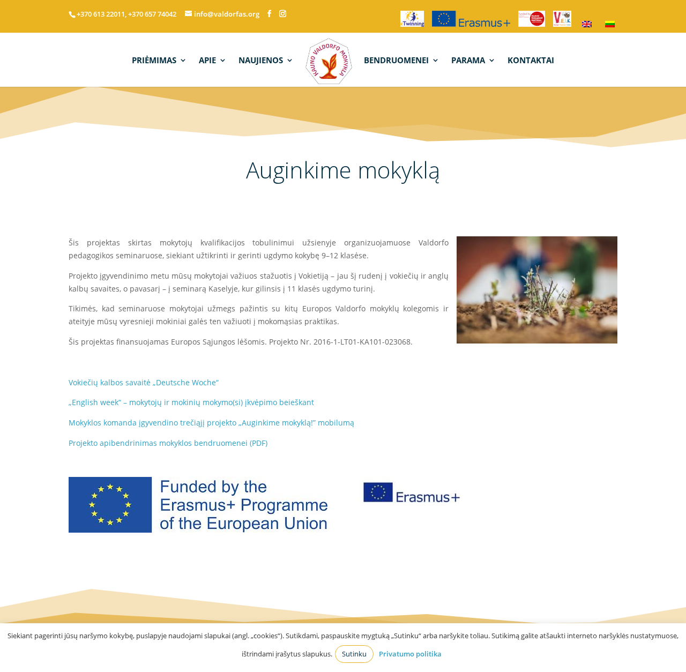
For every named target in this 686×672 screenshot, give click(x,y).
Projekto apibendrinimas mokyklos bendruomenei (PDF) (168, 443)
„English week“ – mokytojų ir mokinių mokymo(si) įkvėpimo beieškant (191, 402)
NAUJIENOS (260, 60)
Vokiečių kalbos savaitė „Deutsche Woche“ (144, 382)
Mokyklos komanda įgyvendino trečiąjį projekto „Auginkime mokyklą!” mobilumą (211, 422)
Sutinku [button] (354, 654)
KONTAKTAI (531, 60)
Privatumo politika (410, 654)
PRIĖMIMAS (154, 60)
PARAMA (468, 60)
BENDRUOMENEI (396, 60)
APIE (207, 60)
